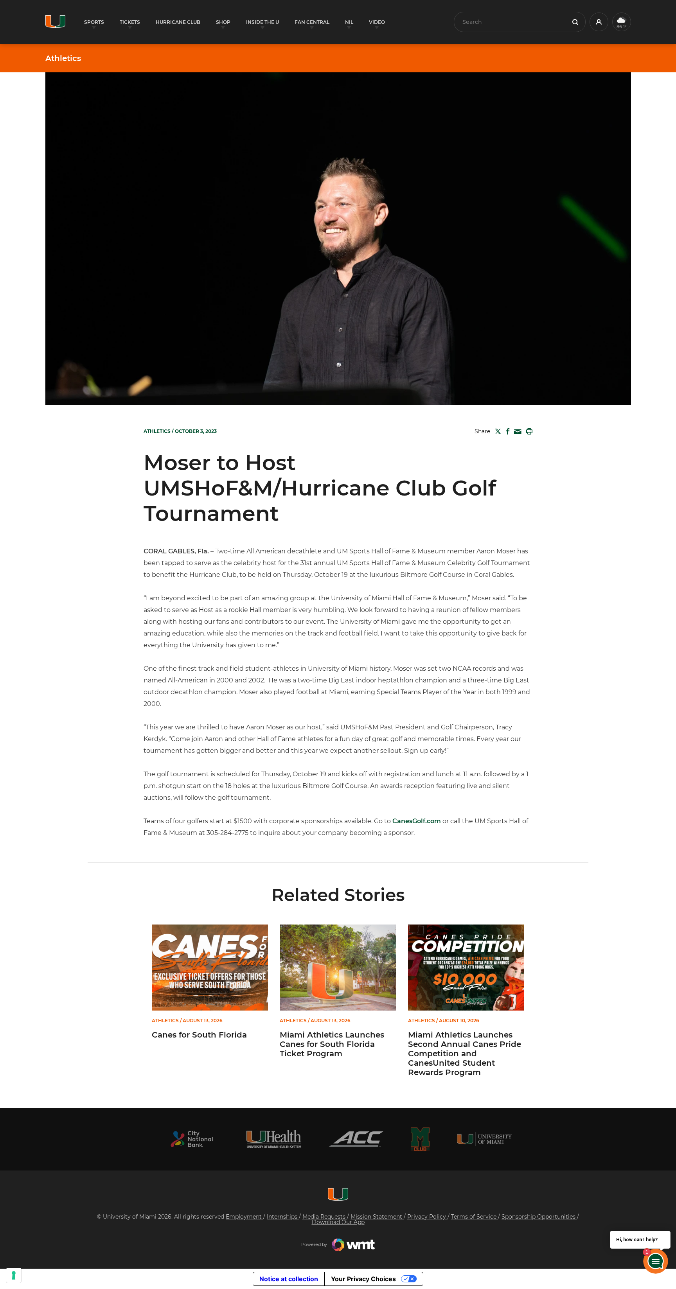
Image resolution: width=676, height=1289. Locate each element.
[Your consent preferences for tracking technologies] (13, 1275)
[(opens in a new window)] (191, 1139)
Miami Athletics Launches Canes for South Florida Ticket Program (332, 1044)
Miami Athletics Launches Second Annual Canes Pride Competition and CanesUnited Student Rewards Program (464, 1053)
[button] (599, 22)
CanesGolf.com (416, 821)
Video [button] (377, 22)
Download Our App (338, 1222)
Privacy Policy (427, 1216)
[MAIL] (516, 431)
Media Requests (324, 1216)
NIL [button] (349, 22)
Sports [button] (94, 22)
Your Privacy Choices (363, 1279)
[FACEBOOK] (506, 431)
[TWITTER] (496, 431)
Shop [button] (223, 22)
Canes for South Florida (199, 1034)
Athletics (63, 58)
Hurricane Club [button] (178, 22)
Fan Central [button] (312, 22)
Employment (244, 1216)
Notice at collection (288, 1279)
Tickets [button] (130, 22)
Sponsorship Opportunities (539, 1216)
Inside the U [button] (262, 22)
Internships (283, 1216)
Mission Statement (377, 1216)
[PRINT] (527, 431)
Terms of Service (474, 1216)
